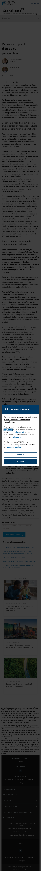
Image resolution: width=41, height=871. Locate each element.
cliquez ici (8, 430)
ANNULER (20, 455)
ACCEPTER (20, 461)
